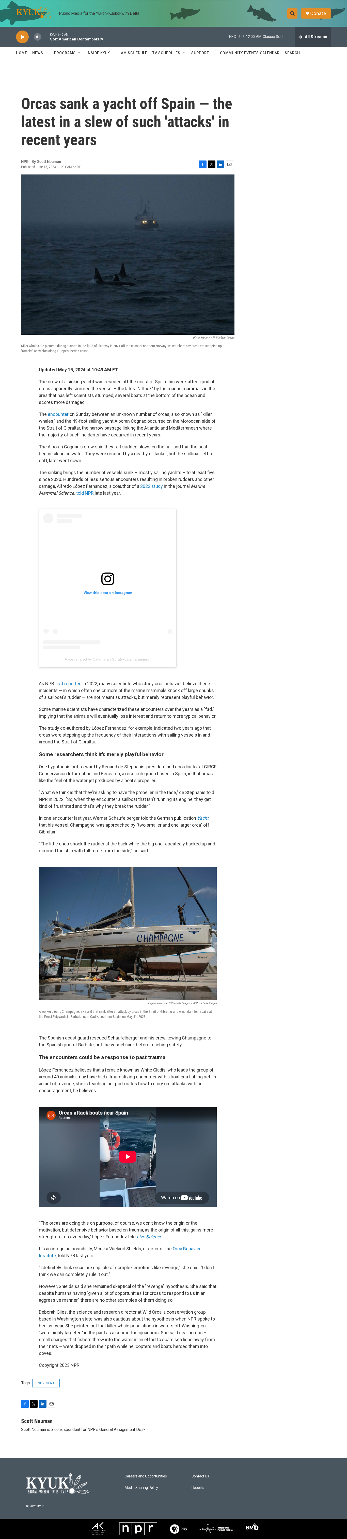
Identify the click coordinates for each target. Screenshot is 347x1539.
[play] (22, 37)
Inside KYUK (98, 53)
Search (292, 53)
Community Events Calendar (250, 53)
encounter (59, 414)
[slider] (45, 36)
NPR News (46, 1383)
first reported (69, 683)
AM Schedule (134, 53)
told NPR (85, 493)
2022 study (151, 486)
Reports (198, 1488)
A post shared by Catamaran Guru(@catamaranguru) (108, 659)
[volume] (37, 37)
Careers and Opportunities (146, 1476)
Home (21, 53)
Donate (318, 13)
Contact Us (200, 1476)
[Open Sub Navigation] (47, 53)
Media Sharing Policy (141, 1488)
